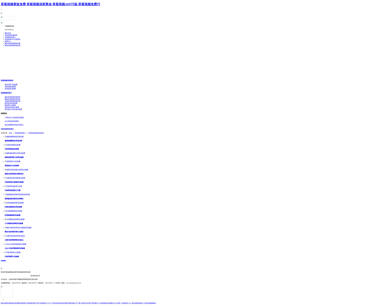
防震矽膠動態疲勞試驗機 (13, 207)
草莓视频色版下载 (32, 303)
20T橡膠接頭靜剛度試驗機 (14, 223)
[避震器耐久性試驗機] (12, 161)
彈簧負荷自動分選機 (12, 107)
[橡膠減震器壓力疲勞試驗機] (15, 153)
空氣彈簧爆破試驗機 (12, 149)
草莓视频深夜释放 (11, 35)
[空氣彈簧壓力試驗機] (12, 252)
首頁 (10, 133)
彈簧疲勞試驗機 (10, 88)
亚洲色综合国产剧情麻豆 (89, 303)
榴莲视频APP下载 (74, 303)
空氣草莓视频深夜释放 (12, 101)
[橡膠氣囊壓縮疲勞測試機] (14, 136)
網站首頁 (8, 33)
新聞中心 (8, 41)
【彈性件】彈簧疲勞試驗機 (14, 117)
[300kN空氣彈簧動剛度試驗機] (15, 244)
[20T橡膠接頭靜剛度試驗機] (14, 219)
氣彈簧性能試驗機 (11, 103)
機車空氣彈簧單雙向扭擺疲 (14, 231)
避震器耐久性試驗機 (12, 165)
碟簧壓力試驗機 (10, 105)
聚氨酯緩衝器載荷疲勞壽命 (14, 198)
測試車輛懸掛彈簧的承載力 (14, 125)
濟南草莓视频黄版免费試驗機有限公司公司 (16, 276)
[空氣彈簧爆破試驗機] (12, 145)
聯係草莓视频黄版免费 (12, 45)
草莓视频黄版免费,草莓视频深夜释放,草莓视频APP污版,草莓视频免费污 (50, 4)
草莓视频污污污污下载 (47, 303)
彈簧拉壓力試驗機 (11, 84)
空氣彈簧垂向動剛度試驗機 (14, 182)
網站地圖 (4, 303)
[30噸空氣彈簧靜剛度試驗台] (15, 236)
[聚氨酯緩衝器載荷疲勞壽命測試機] (17, 194)
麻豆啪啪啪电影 (137, 303)
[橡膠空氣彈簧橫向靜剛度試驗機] (16, 169)
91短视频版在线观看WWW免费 (109, 303)
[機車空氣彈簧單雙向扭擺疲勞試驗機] (18, 227)
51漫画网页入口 (126, 303)
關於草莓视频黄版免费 (12, 43)
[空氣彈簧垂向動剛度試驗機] (15, 178)
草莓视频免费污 (10, 37)
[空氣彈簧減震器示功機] (13, 186)
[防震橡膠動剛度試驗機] (13, 211)
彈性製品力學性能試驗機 (13, 109)
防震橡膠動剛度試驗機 (12, 215)
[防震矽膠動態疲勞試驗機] (14, 203)
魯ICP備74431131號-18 (38, 272)
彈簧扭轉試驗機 (10, 86)
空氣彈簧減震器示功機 (12, 190)
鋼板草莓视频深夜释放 (12, 99)
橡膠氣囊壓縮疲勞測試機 (13, 140)
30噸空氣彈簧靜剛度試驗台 (14, 240)
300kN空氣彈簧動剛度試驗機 (15, 248)
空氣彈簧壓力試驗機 (12, 256)
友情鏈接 (3, 260)
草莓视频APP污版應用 (12, 39)
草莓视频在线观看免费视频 (16, 303)
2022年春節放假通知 (12, 121)
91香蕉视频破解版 (149, 303)
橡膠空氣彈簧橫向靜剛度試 (14, 174)
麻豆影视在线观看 (61, 303)
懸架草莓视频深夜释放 (12, 97)
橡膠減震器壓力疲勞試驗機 (14, 157)
